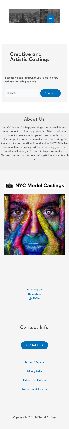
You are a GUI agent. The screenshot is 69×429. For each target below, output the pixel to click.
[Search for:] (22, 93)
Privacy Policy (34, 371)
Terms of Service (34, 362)
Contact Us (34, 345)
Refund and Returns (34, 380)
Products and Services (34, 389)
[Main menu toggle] (50, 19)
